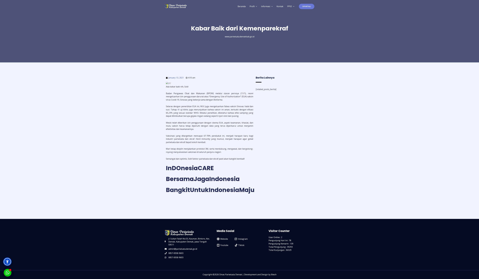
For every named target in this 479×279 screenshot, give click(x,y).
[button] (306, 6)
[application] (256, 6)
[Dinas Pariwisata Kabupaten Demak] (176, 6)
